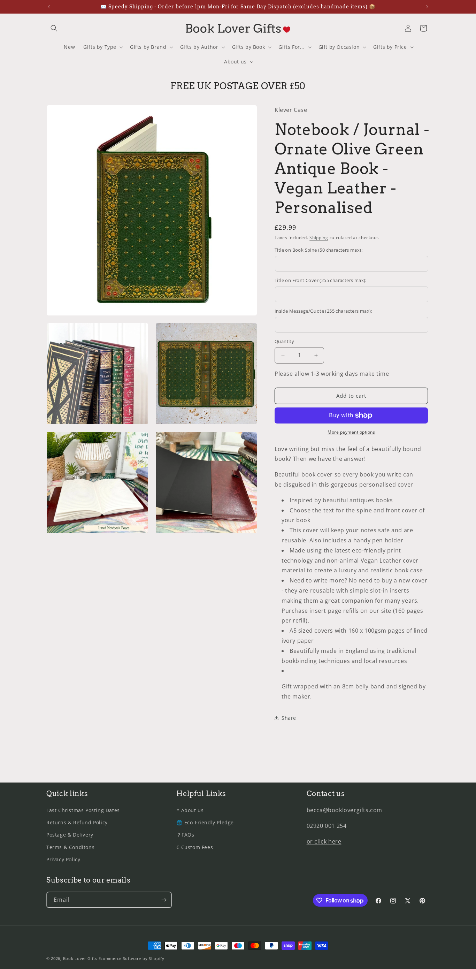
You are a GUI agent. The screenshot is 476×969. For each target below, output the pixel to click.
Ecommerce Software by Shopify (131, 958)
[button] (54, 28)
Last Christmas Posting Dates (83, 810)
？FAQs (185, 834)
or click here (324, 841)
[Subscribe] (163, 900)
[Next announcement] (427, 6)
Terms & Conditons (70, 847)
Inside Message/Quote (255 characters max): (323, 311)
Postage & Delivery (69, 834)
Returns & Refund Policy (77, 822)
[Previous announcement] (48, 6)
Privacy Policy (63, 859)
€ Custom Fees (194, 847)
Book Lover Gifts (80, 958)
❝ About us (190, 810)
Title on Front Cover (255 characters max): (321, 280)
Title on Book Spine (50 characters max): (318, 250)
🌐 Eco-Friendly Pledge (205, 822)
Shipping (318, 238)
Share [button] (289, 718)
